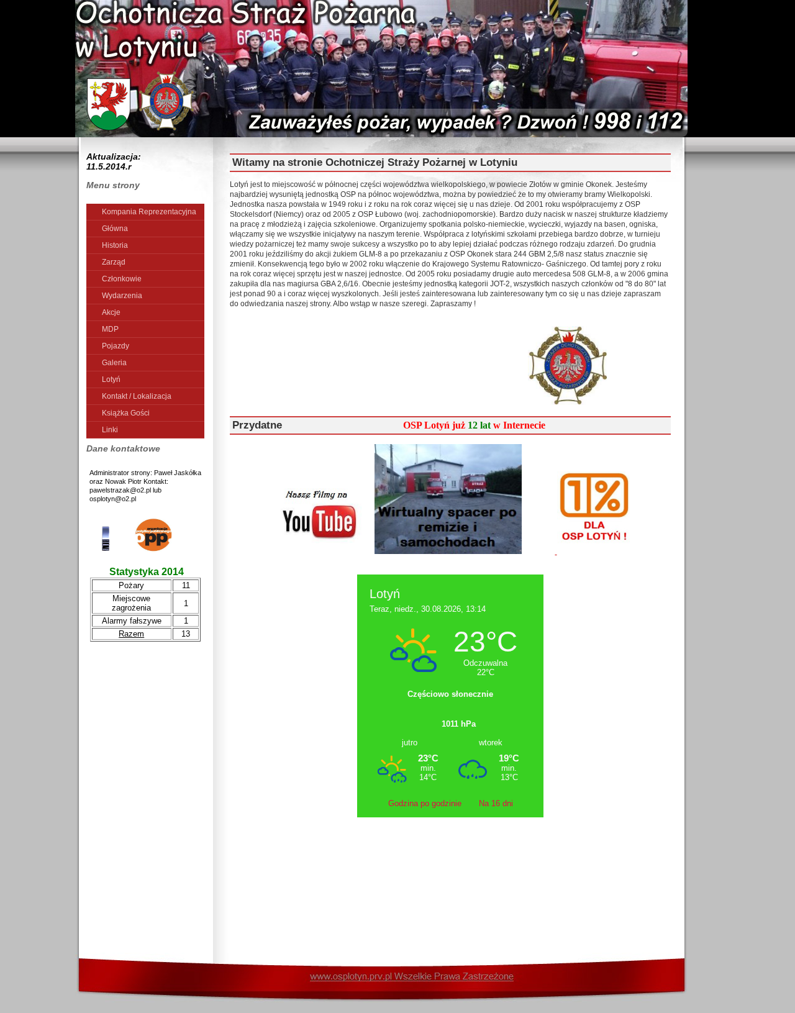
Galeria (114, 362)
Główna (115, 228)
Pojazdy (115, 346)
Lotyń (111, 379)
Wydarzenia (122, 295)
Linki (110, 429)
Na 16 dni (496, 803)
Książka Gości (126, 413)
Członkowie (122, 279)
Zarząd (113, 262)
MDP (110, 329)
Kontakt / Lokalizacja (136, 396)
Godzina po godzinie (426, 803)
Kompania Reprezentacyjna (149, 211)
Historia (115, 245)
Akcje (111, 312)
